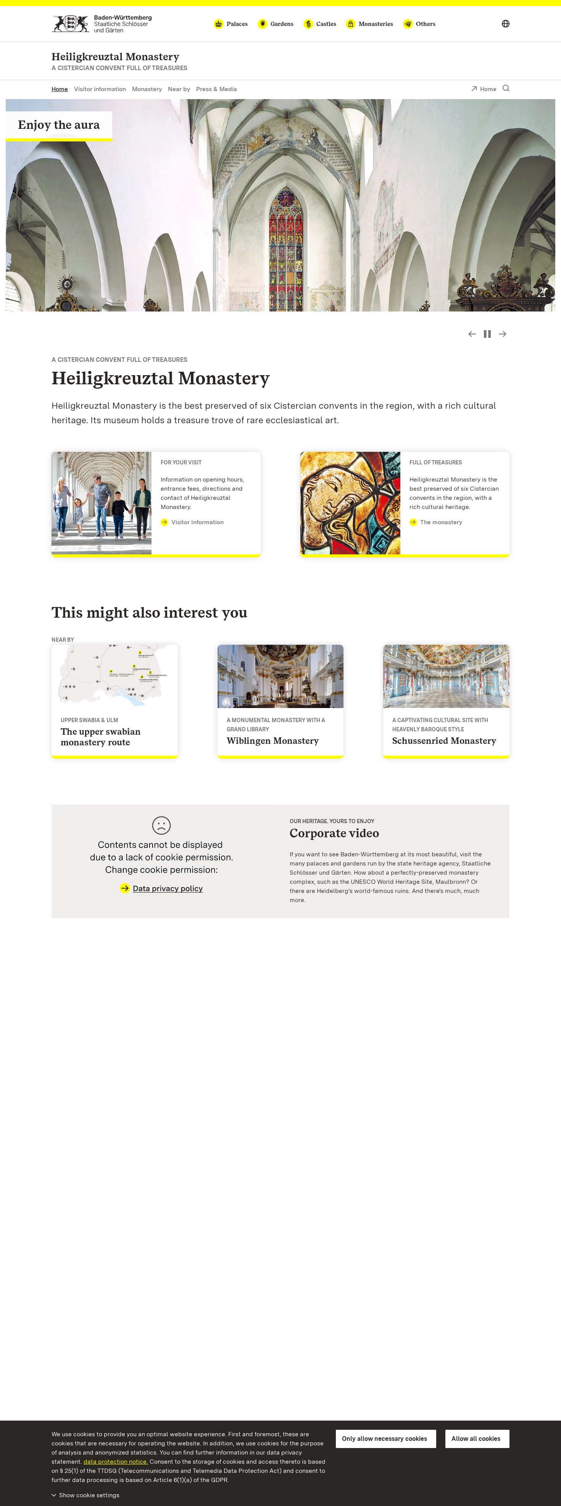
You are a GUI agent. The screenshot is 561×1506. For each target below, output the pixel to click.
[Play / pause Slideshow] (487, 334)
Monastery (147, 89)
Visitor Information (197, 522)
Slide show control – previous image (472, 334)
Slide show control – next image (502, 334)
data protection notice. (116, 1461)
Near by (179, 89)
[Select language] (506, 24)
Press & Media (216, 89)
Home (60, 89)
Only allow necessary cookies (384, 1438)
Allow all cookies (475, 1438)
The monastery (441, 522)
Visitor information (100, 89)
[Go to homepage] (102, 23)
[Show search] (506, 88)
